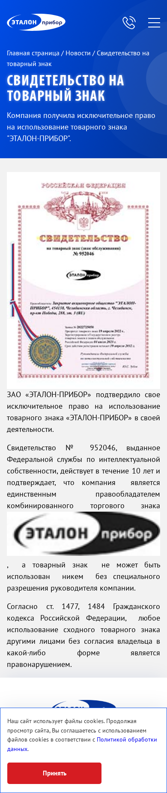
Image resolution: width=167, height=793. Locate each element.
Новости (79, 53)
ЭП (57, 22)
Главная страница (34, 53)
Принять (54, 773)
